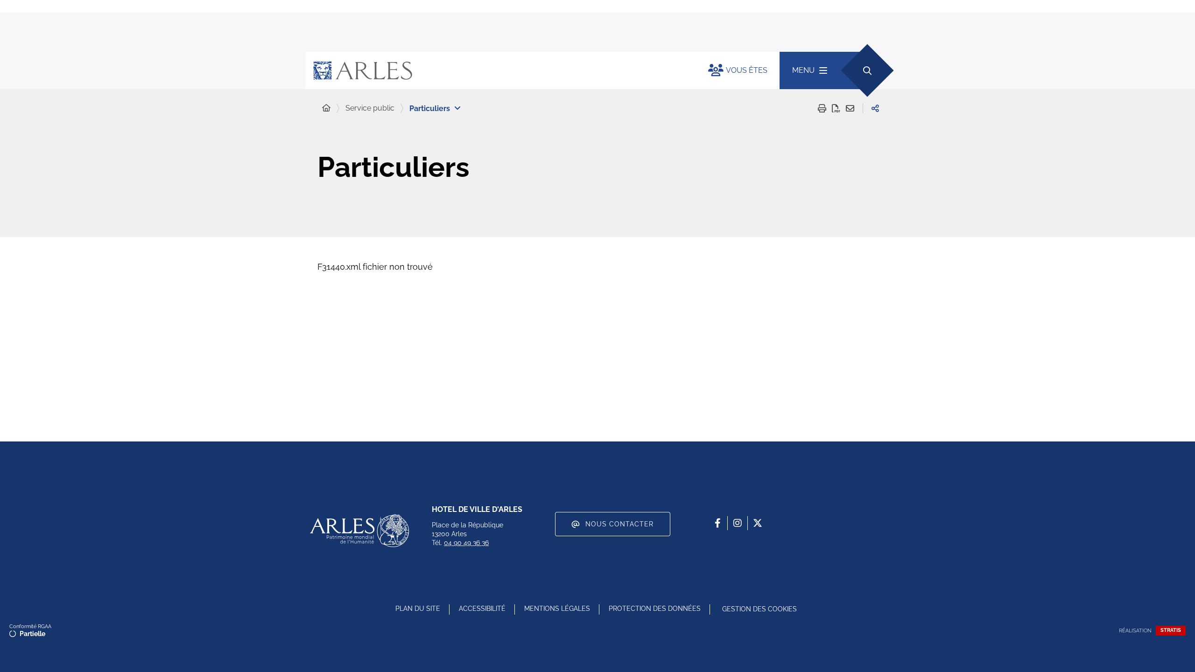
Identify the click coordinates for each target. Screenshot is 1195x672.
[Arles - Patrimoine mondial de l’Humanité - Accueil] (359, 530)
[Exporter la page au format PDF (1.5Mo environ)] (836, 108)
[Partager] (875, 108)
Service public (369, 108)
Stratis (1170, 630)
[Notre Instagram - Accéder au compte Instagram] (738, 523)
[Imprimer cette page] (822, 108)
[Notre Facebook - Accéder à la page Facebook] (717, 523)
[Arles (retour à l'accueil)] (497, 70)
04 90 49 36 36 (466, 542)
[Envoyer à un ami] (850, 108)
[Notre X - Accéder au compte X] (758, 523)
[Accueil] (326, 108)
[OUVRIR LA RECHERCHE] (867, 70)
